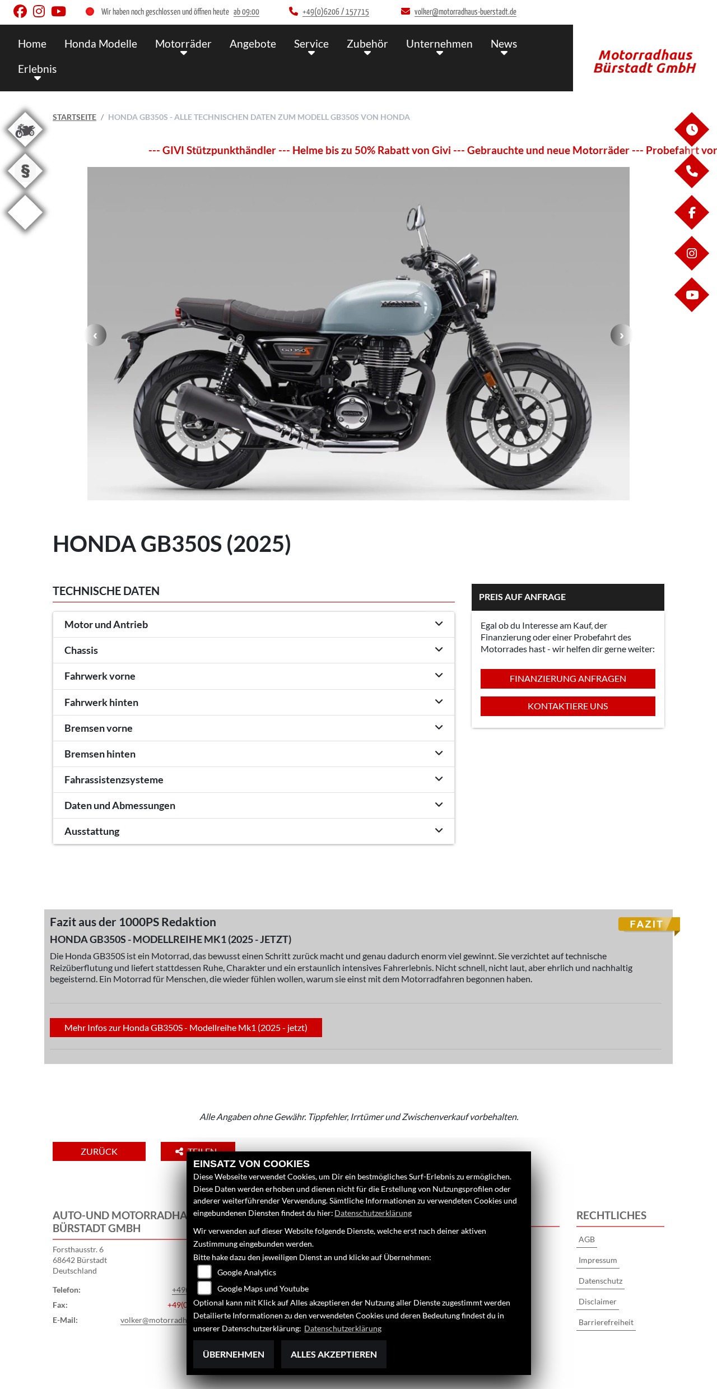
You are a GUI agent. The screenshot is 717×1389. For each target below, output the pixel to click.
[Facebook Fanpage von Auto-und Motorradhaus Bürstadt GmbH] (23, 14)
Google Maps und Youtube (263, 1288)
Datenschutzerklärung (373, 1213)
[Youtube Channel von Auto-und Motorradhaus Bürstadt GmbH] (61, 14)
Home (32, 43)
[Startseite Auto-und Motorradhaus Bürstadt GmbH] (645, 55)
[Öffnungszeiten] (691, 143)
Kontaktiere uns (568, 705)
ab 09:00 (246, 12)
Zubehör (367, 43)
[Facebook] (691, 226)
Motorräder (183, 43)
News (504, 43)
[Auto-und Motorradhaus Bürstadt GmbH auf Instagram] (42, 14)
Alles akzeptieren (334, 1354)
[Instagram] (691, 267)
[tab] (253, 625)
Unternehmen (439, 43)
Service (311, 43)
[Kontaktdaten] (691, 185)
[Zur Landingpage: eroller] (25, 231)
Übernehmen (233, 1354)
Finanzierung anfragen (568, 678)
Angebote (253, 43)
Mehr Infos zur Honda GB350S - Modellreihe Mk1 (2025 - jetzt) (186, 1027)
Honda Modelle (100, 43)
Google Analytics (246, 1272)
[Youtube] (691, 309)
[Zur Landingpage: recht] (25, 190)
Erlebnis (37, 68)
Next (622, 335)
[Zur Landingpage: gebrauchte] (25, 148)
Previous (95, 335)
